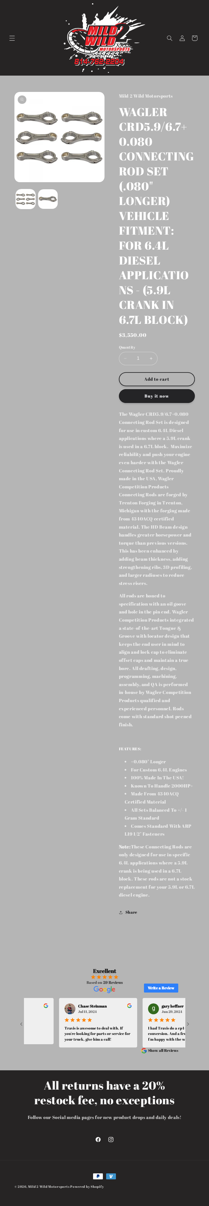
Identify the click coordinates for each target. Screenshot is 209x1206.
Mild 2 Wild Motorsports (49, 1187)
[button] (12, 38)
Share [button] (131, 912)
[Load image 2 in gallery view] (48, 199)
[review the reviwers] (34, 1006)
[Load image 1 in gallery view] (25, 199)
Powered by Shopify (87, 1187)
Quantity (127, 347)
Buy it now (157, 396)
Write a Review (161, 987)
